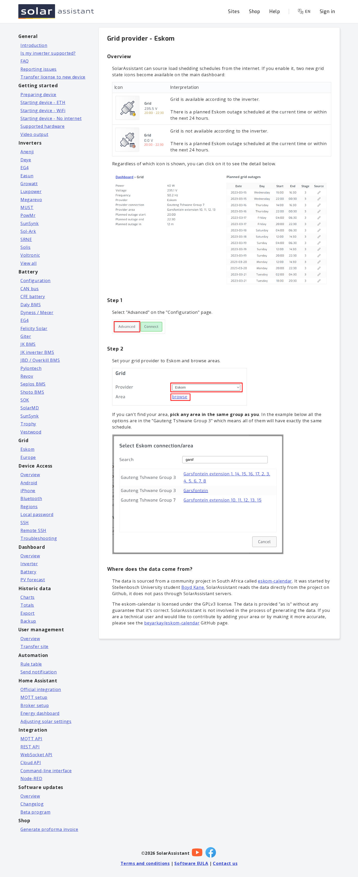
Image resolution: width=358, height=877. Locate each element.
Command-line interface (46, 771)
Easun (27, 176)
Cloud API (30, 762)
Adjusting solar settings (46, 721)
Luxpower (31, 191)
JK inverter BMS (37, 352)
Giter (25, 336)
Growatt (29, 184)
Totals (27, 605)
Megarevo (31, 199)
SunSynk (29, 223)
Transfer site (34, 646)
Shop (254, 11)
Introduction (33, 45)
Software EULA (191, 863)
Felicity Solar (33, 328)
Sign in (327, 11)
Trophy (28, 424)
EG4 (24, 168)
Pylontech (30, 368)
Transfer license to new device (52, 77)
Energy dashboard (39, 713)
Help (274, 11)
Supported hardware (42, 126)
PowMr (28, 215)
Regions (29, 506)
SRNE (26, 239)
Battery (28, 572)
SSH (24, 522)
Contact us (225, 863)
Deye (25, 160)
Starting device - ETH (43, 102)
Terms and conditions (145, 863)
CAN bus (29, 289)
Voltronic (30, 255)
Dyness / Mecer (36, 312)
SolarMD (29, 408)
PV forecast (32, 580)
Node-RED (31, 778)
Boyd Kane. (193, 587)
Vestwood (30, 432)
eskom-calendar (275, 581)
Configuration (35, 280)
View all (28, 263)
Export (27, 613)
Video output (34, 134)
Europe (28, 457)
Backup (28, 621)
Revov (26, 376)
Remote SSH (33, 530)
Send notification (38, 672)
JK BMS (28, 344)
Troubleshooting (38, 538)
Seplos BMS (33, 384)
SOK (24, 400)
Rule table (31, 664)
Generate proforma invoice (49, 829)
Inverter (29, 564)
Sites (234, 11)
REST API (30, 747)
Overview (30, 475)
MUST (27, 207)
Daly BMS (30, 305)
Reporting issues (38, 69)
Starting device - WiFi (42, 110)
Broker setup (34, 705)
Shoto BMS (32, 392)
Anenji (27, 152)
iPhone (27, 491)
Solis (25, 247)
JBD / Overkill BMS (40, 360)
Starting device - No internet (51, 118)
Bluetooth (31, 498)
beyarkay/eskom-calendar (171, 623)
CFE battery (32, 296)
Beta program (35, 812)
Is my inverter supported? (48, 53)
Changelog (32, 804)
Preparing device (38, 94)
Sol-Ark (28, 231)
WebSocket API (36, 755)
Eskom (27, 449)
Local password (36, 514)
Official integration (40, 689)
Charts (27, 597)
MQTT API (31, 739)
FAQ (24, 61)
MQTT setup (33, 697)
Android (28, 483)
